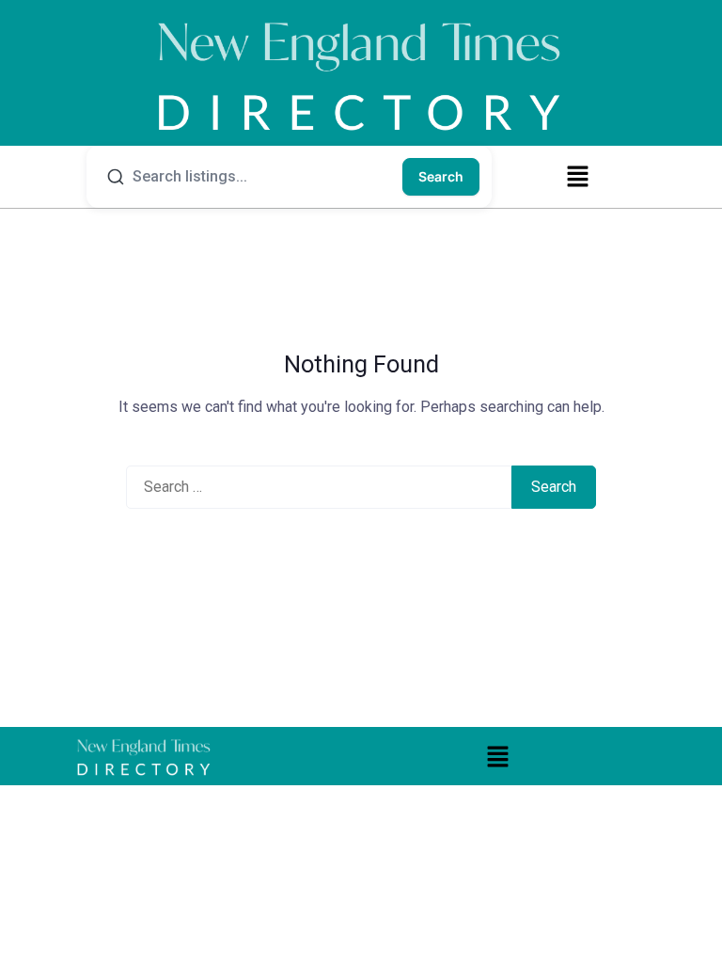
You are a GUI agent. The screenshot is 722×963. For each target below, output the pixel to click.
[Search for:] (318, 487)
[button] (577, 176)
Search (440, 176)
